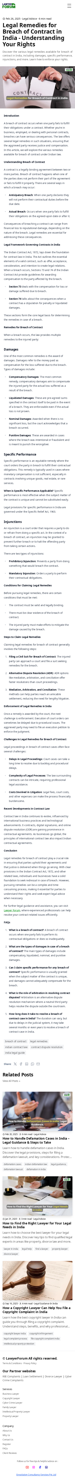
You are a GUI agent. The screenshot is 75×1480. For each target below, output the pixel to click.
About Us (7, 1430)
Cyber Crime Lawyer (12, 1402)
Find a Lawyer (41, 1248)
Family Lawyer (9, 1407)
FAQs (5, 1448)
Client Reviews (10, 1453)
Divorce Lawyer (11, 1253)
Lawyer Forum (12, 910)
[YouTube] (27, 1467)
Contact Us (8, 1439)
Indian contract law (16, 1047)
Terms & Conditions (12, 1363)
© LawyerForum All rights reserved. (30, 1358)
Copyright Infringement (40, 1333)
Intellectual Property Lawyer (16, 1411)
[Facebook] (40, 1467)
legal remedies (39, 1041)
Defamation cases (12, 1164)
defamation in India (36, 1169)
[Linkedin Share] (27, 1064)
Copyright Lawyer (11, 1398)
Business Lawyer (11, 1393)
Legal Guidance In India (46, 1303)
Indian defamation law (36, 1164)
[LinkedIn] (46, 1467)
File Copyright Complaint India (45, 1338)
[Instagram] (34, 1467)
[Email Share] (38, 1064)
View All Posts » (11, 1081)
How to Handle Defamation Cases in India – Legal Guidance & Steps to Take (36, 1140)
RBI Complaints (11, 1376)
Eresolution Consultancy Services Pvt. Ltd (36, 1474)
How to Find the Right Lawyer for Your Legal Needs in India (37, 1225)
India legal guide (15, 1052)
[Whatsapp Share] (32, 1064)
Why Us (6, 1435)
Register (7, 1444)
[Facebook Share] (21, 1064)
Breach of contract (15, 1041)
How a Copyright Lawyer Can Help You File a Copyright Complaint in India (36, 1310)
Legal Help (27, 1248)
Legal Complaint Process (15, 1338)
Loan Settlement (32, 1376)
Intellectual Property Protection (19, 1343)
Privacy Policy (29, 1363)
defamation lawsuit (13, 1169)
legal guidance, (58, 1164)
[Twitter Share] (15, 1064)
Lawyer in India (11, 1248)
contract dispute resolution (47, 1047)
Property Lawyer (60, 1248)
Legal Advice (29, 18)
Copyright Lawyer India (15, 1333)
